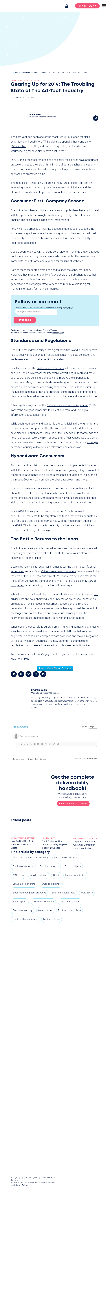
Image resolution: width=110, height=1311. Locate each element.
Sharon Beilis (34, 114)
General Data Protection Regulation (67, 405)
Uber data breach (64, 479)
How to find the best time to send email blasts (22, 844)
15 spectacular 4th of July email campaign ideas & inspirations (83, 845)
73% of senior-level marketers (58, 571)
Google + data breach (36, 479)
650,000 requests (27, 516)
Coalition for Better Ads (50, 368)
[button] (95, 118)
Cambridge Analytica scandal (44, 228)
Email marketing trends (29, 72)
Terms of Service (50, 330)
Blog (16, 72)
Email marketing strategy (23, 838)
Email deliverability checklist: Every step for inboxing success (55, 844)
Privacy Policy (58, 333)
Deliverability (48, 838)
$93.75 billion (18, 146)
